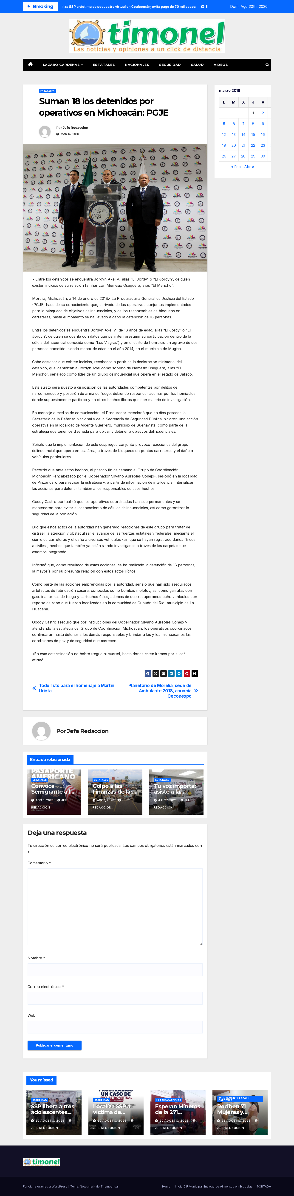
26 (224, 156)
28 (243, 156)
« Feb (236, 166)
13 (234, 134)
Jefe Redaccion (75, 128)
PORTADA (264, 1186)
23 (263, 145)
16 (263, 134)
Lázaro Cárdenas (62, 65)
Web (31, 1015)
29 (253, 156)
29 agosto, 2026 (50, 1120)
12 (224, 134)
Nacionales (137, 65)
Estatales (104, 65)
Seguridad (170, 65)
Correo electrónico (46, 986)
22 (253, 145)
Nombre (36, 958)
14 (243, 134)
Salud (197, 65)
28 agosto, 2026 (236, 1120)
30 (263, 156)
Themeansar (110, 1186)
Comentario (39, 863)
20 (234, 145)
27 (234, 156)
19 (224, 145)
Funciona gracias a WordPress (45, 1186)
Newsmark (87, 1186)
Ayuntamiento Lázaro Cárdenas (233, 1099)
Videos (221, 65)
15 (253, 134)
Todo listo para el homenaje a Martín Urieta (76, 688)
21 (243, 145)
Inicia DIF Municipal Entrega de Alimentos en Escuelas (213, 1186)
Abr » (249, 166)
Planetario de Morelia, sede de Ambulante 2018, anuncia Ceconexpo (159, 691)
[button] (267, 64)
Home (166, 1186)
